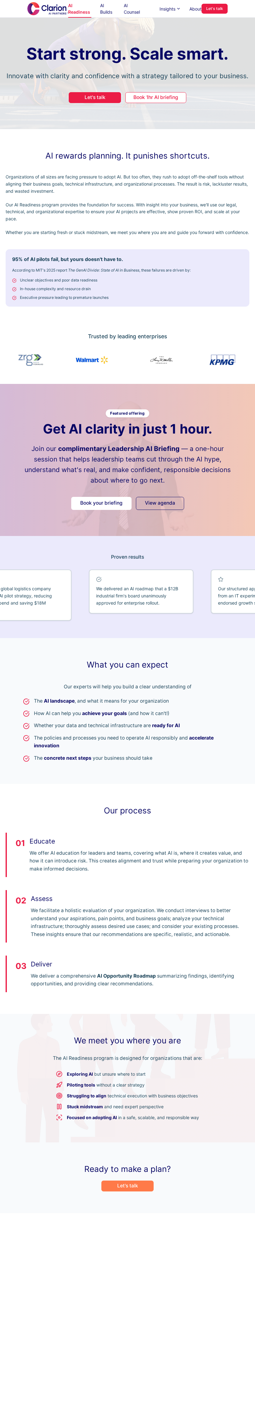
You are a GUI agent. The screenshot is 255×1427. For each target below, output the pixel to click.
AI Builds (106, 9)
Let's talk (214, 8)
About (195, 8)
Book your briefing (101, 503)
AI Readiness (79, 9)
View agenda (160, 503)
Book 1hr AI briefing (155, 97)
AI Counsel (132, 9)
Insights (167, 8)
